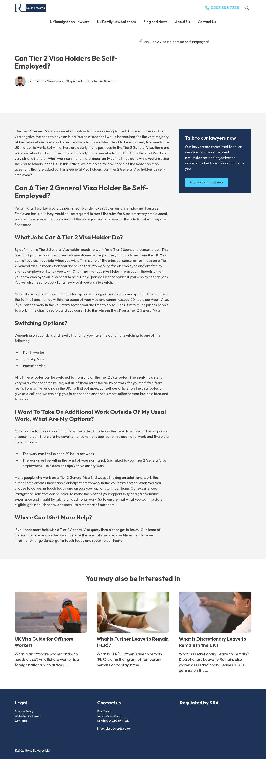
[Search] (246, 7)
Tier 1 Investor (33, 352)
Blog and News (155, 21)
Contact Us (207, 21)
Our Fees (21, 721)
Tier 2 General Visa (37, 131)
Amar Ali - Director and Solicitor (94, 81)
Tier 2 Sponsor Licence (131, 249)
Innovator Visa (34, 365)
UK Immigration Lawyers (69, 21)
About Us (182, 21)
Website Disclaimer (28, 716)
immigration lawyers (31, 535)
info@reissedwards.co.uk (113, 728)
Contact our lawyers (206, 182)
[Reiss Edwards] (30, 8)
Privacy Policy (24, 711)
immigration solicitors (31, 494)
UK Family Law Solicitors (116, 21)
